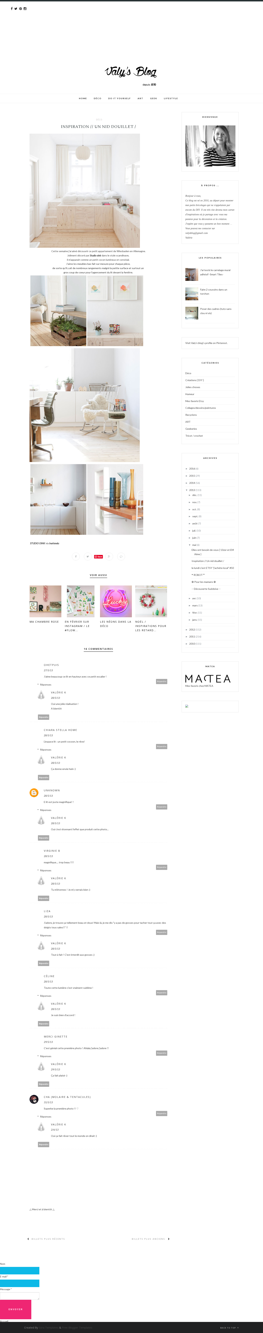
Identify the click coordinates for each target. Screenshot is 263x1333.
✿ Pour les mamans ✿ (204, 581)
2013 (192, 490)
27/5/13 (48, 670)
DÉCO (97, 98)
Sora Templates (49, 1327)
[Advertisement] (107, 26)
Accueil (4, 1321)
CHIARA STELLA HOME (60, 730)
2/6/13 (55, 1129)
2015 (192, 475)
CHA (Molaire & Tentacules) (67, 1097)
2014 (192, 482)
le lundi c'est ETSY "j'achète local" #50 (213, 567)
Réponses (45, 684)
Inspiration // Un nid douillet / (208, 560)
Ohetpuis (51, 665)
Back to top (228, 1327)
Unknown (52, 790)
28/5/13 (55, 697)
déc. (195, 495)
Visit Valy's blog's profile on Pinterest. (206, 342)
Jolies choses (192, 387)
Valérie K (58, 692)
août (195, 523)
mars (195, 605)
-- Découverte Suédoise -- (206, 588)
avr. (194, 598)
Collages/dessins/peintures (200, 407)
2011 (192, 636)
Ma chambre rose (44, 621)
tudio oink (96, 255)
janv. (195, 619)
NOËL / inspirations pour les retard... (150, 626)
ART (188, 421)
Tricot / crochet (194, 435)
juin (194, 537)
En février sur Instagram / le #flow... (77, 626)
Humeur (189, 394)
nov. (194, 502)
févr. (195, 612)
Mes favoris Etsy (194, 401)
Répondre (161, 681)
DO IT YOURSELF (119, 98)
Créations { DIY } (194, 380)
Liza (47, 911)
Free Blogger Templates (77, 1327)
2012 (192, 629)
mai (194, 544)
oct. (194, 509)
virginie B (52, 850)
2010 (192, 643)
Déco (99, 119)
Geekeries (191, 428)
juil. (194, 530)
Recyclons (191, 414)
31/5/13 (48, 1102)
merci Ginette (55, 1036)
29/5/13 (48, 1041)
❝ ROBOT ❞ (198, 574)
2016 (192, 468)
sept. (195, 516)
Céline (49, 976)
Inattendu (54, 543)
